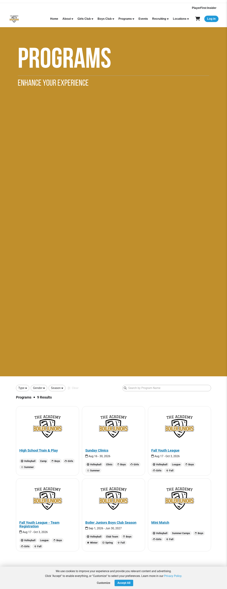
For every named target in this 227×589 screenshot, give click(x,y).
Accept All (123, 583)
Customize (103, 583)
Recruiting (159, 18)
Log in (211, 18)
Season (56, 387)
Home (54, 18)
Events (143, 18)
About (66, 18)
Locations (179, 18)
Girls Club (84, 18)
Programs (125, 18)
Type (21, 387)
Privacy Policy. (173, 576)
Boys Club (105, 18)
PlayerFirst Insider (204, 7)
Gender (37, 387)
